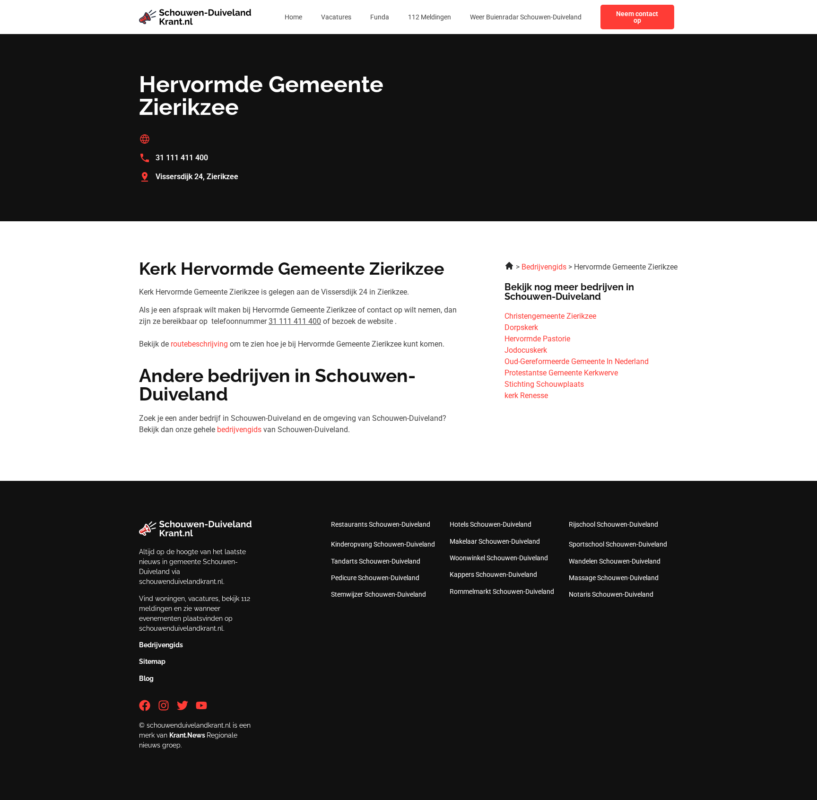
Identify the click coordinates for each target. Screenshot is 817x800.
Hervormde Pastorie (537, 338)
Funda (379, 17)
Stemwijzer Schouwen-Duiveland (378, 594)
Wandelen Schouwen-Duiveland (615, 561)
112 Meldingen (429, 17)
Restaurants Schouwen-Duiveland (380, 524)
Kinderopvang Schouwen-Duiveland (383, 544)
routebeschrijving (199, 343)
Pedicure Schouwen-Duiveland (375, 578)
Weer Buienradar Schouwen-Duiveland (526, 17)
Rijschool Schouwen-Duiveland (613, 524)
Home (293, 17)
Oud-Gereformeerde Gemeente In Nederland (576, 361)
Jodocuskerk (525, 350)
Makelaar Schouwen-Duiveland (495, 541)
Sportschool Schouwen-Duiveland (618, 544)
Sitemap (152, 661)
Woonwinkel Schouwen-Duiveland (499, 558)
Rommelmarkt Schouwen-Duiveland (502, 591)
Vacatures (336, 17)
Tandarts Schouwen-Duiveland (375, 561)
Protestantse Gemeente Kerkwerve (561, 372)
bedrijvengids (239, 429)
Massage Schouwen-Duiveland (614, 578)
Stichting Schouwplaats (544, 384)
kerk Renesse (526, 395)
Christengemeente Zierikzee (550, 316)
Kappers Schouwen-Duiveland (493, 574)
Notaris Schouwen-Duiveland (611, 594)
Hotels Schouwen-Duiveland (490, 524)
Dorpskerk (521, 327)
